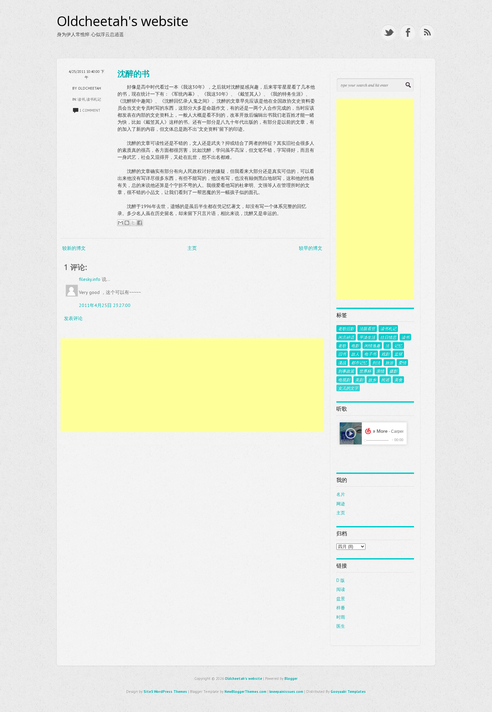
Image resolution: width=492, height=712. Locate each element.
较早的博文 (310, 248)
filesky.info (89, 279)
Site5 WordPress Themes (165, 691)
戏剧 (385, 354)
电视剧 (344, 379)
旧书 (342, 354)
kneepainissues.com (286, 691)
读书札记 (93, 99)
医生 (340, 626)
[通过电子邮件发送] (120, 222)
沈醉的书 (133, 73)
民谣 (385, 379)
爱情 (402, 362)
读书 (81, 99)
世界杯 (365, 371)
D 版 (340, 580)
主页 (192, 248)
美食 (398, 379)
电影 (355, 345)
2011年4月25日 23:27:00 (105, 305)
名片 (340, 494)
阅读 (340, 589)
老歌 (342, 345)
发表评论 (73, 318)
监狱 (398, 354)
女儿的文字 (348, 388)
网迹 (340, 504)
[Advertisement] (192, 385)
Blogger (291, 678)
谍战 (342, 362)
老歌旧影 (346, 328)
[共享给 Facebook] (139, 222)
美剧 (359, 379)
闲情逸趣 (372, 345)
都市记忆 (359, 362)
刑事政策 (346, 371)
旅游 (389, 362)
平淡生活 (367, 337)
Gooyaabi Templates (348, 691)
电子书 (370, 354)
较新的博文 (74, 248)
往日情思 (388, 337)
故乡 (372, 379)
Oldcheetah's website (122, 21)
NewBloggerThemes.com (245, 691)
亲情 (380, 371)
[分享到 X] (133, 222)
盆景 (340, 599)
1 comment (89, 110)
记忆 (398, 345)
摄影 (393, 371)
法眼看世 (367, 328)
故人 (355, 354)
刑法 (376, 362)
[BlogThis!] (127, 222)
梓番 (340, 608)
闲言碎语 (346, 337)
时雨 (340, 617)
